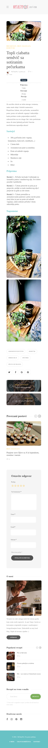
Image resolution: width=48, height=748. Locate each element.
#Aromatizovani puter (15, 351)
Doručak (11, 48)
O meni (11, 741)
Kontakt (37, 741)
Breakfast (11, 46)
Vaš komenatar (16, 492)
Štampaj (24, 80)
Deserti (29, 398)
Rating (13, 482)
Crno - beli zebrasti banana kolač (24, 401)
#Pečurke (25, 357)
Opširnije (13, 637)
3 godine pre (22, 71)
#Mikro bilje (12, 357)
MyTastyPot (14, 71)
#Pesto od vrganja (14, 364)
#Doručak (32, 351)
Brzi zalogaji (24, 46)
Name (13, 514)
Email (13, 527)
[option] (24, 440)
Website (13, 540)
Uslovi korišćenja (24, 741)
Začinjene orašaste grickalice (23, 387)
